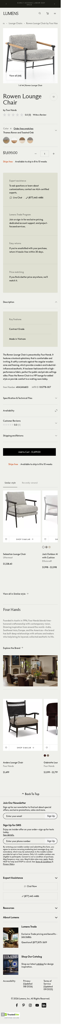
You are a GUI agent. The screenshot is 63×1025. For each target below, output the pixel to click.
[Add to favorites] (54, 97)
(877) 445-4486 (35, 197)
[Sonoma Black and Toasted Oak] (30, 140)
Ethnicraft (47, 561)
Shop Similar (23, 539)
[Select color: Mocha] (46, 547)
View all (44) (15, 75)
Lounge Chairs (15, 23)
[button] (13, 114)
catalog (40, 964)
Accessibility (9, 981)
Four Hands (11, 110)
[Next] (54, 4)
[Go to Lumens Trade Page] (10, 938)
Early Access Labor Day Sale (31, 4)
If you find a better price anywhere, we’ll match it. (28, 279)
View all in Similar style (14, 593)
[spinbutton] (44, 154)
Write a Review (39, 115)
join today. (26, 936)
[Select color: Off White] (43, 547)
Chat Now (32, 886)
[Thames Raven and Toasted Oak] (6, 140)
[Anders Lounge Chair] (22, 718)
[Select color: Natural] (49, 547)
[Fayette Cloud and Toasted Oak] (14, 140)
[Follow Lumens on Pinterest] (23, 1005)
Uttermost (8, 557)
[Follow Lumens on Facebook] (17, 1005)
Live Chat (17, 197)
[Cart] (47, 14)
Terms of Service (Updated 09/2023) (48, 985)
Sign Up (51, 816)
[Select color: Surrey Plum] (45, 755)
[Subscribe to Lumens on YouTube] (37, 1005)
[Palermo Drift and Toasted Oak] (22, 140)
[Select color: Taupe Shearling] (48, 755)
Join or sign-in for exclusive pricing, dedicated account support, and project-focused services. (28, 223)
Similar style (10, 482)
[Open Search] (40, 13)
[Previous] (6, 4)
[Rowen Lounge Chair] (30, 55)
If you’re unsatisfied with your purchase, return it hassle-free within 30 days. (28, 250)
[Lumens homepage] (11, 14)
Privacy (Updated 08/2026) (28, 984)
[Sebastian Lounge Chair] (22, 509)
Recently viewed (29, 482)
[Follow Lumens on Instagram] (30, 1005)
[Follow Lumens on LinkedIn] (44, 1005)
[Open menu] (55, 13)
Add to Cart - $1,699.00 (29, 452)
